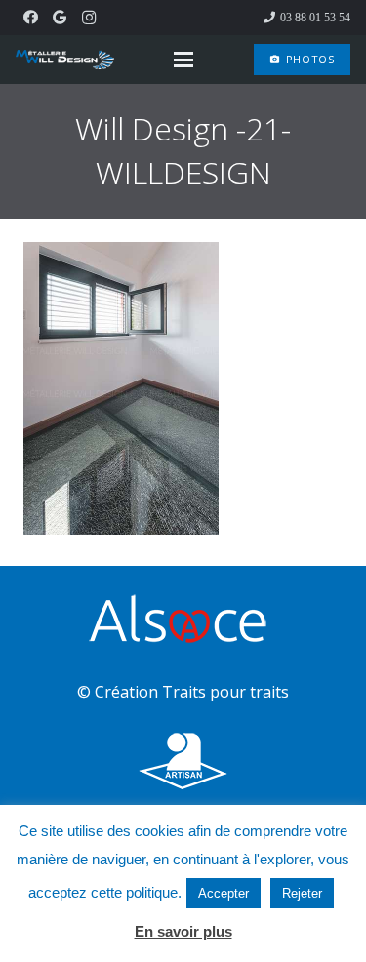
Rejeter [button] (302, 893)
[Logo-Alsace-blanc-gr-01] (183, 622)
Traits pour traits (225, 691)
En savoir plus (183, 931)
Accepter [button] (223, 893)
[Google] (59, 17)
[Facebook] (30, 17)
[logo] (65, 59)
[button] (184, 59)
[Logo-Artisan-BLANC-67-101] (183, 761)
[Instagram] (88, 17)
